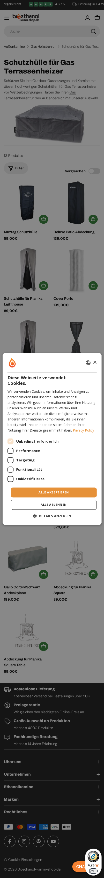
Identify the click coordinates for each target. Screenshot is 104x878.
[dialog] (52, 439)
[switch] (93, 871)
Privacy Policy (83, 430)
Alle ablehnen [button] (54, 505)
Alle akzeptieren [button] (53, 492)
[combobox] (88, 362)
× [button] (95, 362)
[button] (52, 516)
